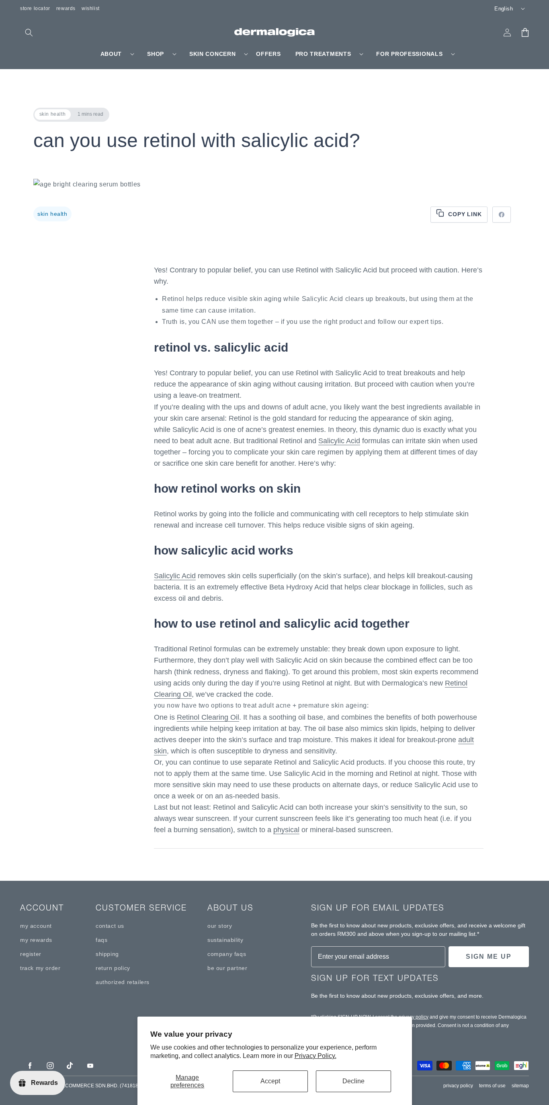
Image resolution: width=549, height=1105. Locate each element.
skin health (52, 214)
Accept (270, 1081)
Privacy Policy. (315, 1055)
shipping (107, 954)
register (30, 954)
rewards (66, 8)
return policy (113, 968)
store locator (35, 8)
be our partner (227, 968)
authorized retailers (123, 982)
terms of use (492, 1086)
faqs (101, 940)
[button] (29, 32)
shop (155, 54)
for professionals (409, 54)
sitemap (520, 1086)
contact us (110, 926)
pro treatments (323, 54)
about (111, 54)
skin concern (212, 54)
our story (219, 926)
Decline (353, 1081)
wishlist (91, 8)
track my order (40, 968)
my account (36, 926)
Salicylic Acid (339, 441)
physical (286, 830)
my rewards (36, 940)
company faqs (226, 954)
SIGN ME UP (489, 956)
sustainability (225, 940)
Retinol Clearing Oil (208, 717)
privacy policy (413, 1017)
